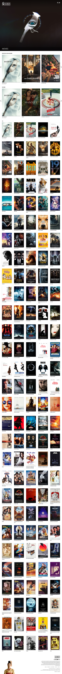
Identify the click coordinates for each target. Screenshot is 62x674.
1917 (50, 175)
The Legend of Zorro (5, 357)
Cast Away (39, 394)
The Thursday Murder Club (30, 137)
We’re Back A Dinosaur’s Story (6, 503)
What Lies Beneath (16, 412)
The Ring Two (28, 357)
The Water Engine (40, 503)
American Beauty (52, 412)
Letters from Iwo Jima (53, 320)
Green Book (3, 211)
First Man (15, 211)
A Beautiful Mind (4, 394)
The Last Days (4, 431)
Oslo (27, 175)
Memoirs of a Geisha (53, 339)
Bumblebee (51, 193)
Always (27, 540)
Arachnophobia (40, 521)
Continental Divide (53, 613)
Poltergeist (40, 613)
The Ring (27, 376)
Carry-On (51, 137)
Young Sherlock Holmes (5, 595)
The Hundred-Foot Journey (42, 248)
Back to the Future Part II (42, 540)
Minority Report (52, 376)
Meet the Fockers (40, 357)
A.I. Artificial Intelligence (30, 394)
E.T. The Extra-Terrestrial (29, 613)
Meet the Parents (52, 394)
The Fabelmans (24, 83)
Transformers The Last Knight (18, 230)
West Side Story (44, 83)
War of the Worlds (17, 357)
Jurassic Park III (16, 394)
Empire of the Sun (40, 558)
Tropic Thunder (4, 320)
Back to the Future (17, 595)
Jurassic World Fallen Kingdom (43, 211)
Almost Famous (4, 412)
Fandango (39, 595)
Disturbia (39, 320)
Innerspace (3, 577)
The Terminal (4, 376)
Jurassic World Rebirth (41, 137)
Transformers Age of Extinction (55, 248)
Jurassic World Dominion (54, 156)
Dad (50, 540)
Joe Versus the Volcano (17, 540)
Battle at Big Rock (16, 193)
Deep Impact (52, 431)
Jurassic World (28, 248)
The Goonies (28, 595)
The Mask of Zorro (17, 431)
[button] (61, 67)
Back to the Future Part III (6, 540)
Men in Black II (40, 376)
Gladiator (27, 412)
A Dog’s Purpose (40, 230)
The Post (3, 230)
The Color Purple (52, 577)
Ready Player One (52, 211)
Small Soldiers (28, 431)
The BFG (3, 248)
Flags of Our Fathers (17, 339)
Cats (2, 193)
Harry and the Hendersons (18, 577)
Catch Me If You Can (17, 376)
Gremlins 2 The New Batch (54, 521)
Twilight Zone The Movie (17, 613)
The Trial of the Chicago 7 (42, 175)
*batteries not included (53, 558)
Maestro (15, 156)
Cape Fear (27, 521)
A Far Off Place (28, 503)
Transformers (28, 320)
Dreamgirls (3, 339)
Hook (3, 521)
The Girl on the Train (53, 230)
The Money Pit (40, 577)
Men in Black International (30, 193)
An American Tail (28, 577)
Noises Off (51, 503)
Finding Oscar (28, 230)
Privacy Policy (58, 671)
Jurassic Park (16, 503)
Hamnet (15, 137)
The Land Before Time (17, 558)
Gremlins (51, 595)
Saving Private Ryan (41, 431)
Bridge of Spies (16, 248)
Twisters (3, 156)
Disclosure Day (4, 83)
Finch (15, 175)
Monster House (28, 339)
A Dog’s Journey (40, 193)
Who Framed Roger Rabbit (30, 558)
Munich (39, 339)
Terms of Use (56, 671)
